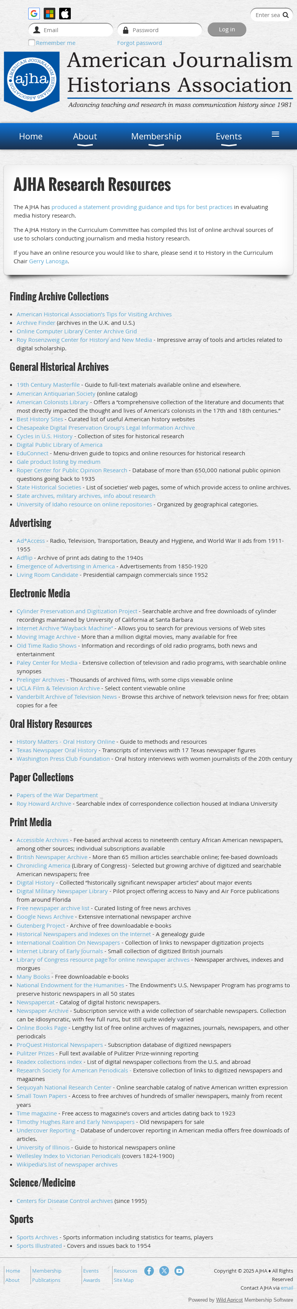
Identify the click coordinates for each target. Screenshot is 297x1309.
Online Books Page (42, 1027)
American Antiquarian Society (56, 393)
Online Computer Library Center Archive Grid (77, 331)
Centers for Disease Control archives (65, 1200)
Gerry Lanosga (48, 261)
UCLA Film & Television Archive (58, 688)
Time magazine (37, 1113)
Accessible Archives (42, 840)
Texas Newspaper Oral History (57, 750)
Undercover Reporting (46, 1130)
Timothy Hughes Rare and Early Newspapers (76, 1121)
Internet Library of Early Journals (60, 951)
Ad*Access (31, 540)
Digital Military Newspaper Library (62, 891)
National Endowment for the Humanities (70, 985)
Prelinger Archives (41, 679)
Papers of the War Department (57, 795)
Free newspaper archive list (53, 908)
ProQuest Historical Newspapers (60, 1044)
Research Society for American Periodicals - (74, 1070)
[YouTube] (179, 1271)
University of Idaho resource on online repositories (84, 504)
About (12, 1279)
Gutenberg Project (41, 925)
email (287, 1287)
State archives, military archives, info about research (86, 495)
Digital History (36, 882)
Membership (46, 1270)
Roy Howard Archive (44, 803)
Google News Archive (45, 916)
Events (91, 1270)
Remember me (55, 42)
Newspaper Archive (42, 1010)
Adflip (24, 557)
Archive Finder (36, 322)
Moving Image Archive (46, 636)
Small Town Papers (42, 1096)
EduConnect (32, 453)
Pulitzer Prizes (35, 1053)
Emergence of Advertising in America (66, 566)
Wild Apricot (229, 1300)
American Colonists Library (53, 402)
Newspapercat (36, 1002)
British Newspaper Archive (52, 857)
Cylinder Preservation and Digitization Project (77, 611)
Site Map (124, 1279)
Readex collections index (49, 1061)
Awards (91, 1279)
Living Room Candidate (47, 574)
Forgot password (139, 42)
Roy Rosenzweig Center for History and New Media (84, 339)
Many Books (33, 976)
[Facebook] (149, 1271)
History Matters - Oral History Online (66, 741)
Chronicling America (43, 865)
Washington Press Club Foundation (63, 758)
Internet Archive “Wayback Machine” (65, 628)
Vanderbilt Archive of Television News (67, 696)
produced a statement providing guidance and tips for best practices (141, 207)
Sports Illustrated (39, 1245)
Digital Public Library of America (59, 444)
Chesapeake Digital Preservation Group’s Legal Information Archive (106, 427)
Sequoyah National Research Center (64, 1087)
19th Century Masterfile (48, 384)
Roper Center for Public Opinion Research (72, 470)
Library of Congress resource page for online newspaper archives (103, 959)
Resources (125, 1270)
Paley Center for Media (47, 662)
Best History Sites (40, 419)
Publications (46, 1279)
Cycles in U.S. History (45, 436)
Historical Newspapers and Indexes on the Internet (84, 934)
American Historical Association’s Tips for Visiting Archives (94, 314)
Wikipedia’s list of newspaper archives (67, 1164)
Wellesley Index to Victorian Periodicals (69, 1156)
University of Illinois (43, 1147)
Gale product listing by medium (59, 461)
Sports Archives (37, 1237)
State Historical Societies (49, 487)
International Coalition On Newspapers (68, 942)
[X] (164, 1271)
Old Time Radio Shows (47, 645)
